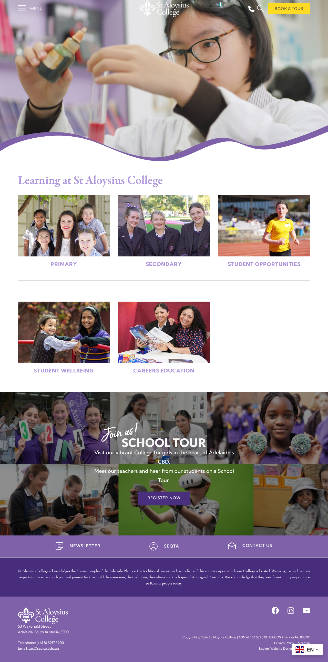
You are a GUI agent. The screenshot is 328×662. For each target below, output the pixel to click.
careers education (163, 371)
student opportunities (264, 264)
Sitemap (304, 643)
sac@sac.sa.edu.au (43, 649)
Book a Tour (289, 8)
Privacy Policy (284, 643)
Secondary (164, 264)
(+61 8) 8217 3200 (50, 643)
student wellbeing (64, 371)
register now (164, 498)
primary (64, 264)
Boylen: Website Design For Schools (284, 648)
